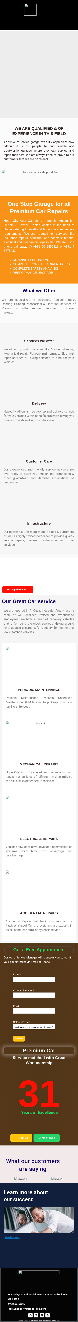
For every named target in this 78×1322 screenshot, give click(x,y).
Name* (17, 974)
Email (16, 1006)
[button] (39, 23)
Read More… (12, 1237)
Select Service (21, 1021)
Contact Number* (23, 990)
